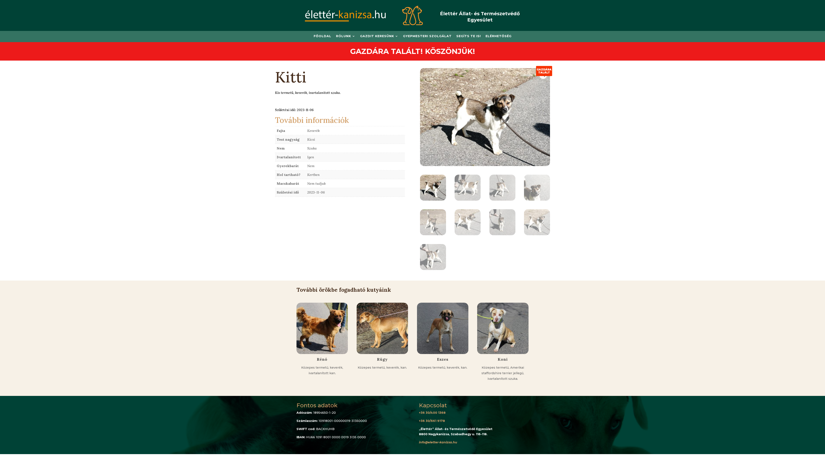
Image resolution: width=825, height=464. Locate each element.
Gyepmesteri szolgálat (427, 36)
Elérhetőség (499, 36)
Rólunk (343, 36)
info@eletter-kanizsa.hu (438, 442)
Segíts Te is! (468, 36)
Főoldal (322, 36)
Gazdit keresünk (377, 36)
